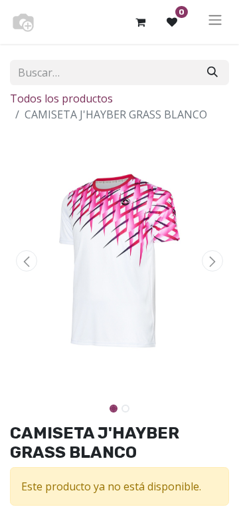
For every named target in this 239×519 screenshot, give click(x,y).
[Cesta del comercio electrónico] (140, 22)
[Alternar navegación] (215, 22)
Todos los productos (61, 98)
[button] (26, 260)
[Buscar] (212, 72)
